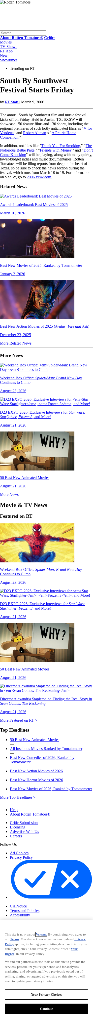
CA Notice (18, 906)
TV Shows (8, 46)
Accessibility (20, 915)
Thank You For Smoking (60, 146)
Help (14, 810)
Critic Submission (24, 823)
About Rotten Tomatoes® (30, 814)
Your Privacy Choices (30, 902)
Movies (6, 42)
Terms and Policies (24, 910)
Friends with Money (55, 150)
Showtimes (8, 60)
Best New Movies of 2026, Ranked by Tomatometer (51, 789)
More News (9, 494)
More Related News (15, 343)
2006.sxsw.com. (39, 177)
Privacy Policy (21, 857)
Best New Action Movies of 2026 (36, 771)
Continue (46, 1009)
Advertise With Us (24, 831)
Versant (41, 934)
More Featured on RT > (18, 720)
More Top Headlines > (17, 797)
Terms (14, 939)
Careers (16, 836)
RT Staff (12, 102)
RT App (6, 51)
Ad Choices (19, 853)
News (4, 55)
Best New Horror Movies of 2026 (36, 780)
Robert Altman (34, 133)
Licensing (17, 827)
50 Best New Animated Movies (34, 740)
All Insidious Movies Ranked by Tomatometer (46, 748)
